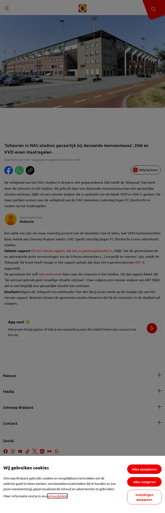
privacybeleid (57, 496)
